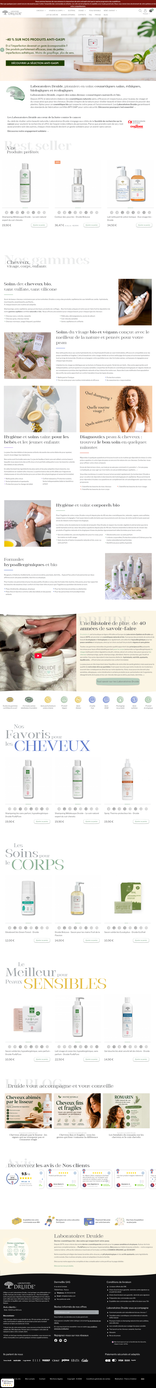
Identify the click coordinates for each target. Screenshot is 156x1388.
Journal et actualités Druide (28, 1133)
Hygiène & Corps (56, 10)
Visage (81, 10)
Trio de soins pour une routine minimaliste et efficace (78, 380)
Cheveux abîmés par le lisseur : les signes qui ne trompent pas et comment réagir (28, 1137)
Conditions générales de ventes (98, 1379)
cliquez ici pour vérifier (121, 1344)
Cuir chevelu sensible (69, 319)
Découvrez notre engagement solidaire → (28, 131)
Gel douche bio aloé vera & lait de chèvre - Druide (127, 1051)
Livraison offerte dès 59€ (117, 1286)
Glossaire (112, 1332)
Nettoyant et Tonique (66, 377)
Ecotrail (71, 10)
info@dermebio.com (68, 1296)
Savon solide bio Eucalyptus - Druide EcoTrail (124, 932)
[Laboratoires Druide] (12, 13)
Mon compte (30, 1379)
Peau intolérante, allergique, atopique (20, 589)
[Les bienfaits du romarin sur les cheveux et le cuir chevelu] (126, 1110)
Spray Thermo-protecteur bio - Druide (121, 813)
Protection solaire (114, 377)
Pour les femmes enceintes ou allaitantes (70, 589)
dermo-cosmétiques (89, 95)
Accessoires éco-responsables (119, 380)
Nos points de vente (63, 1299)
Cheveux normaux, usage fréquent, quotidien (23, 322)
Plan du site (16, 1379)
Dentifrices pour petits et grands (119, 543)
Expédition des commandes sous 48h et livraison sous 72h (129, 1301)
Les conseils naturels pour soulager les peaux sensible (127, 1326)
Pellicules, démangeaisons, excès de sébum (78, 316)
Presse (98, 15)
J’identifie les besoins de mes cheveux (96, 487)
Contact (42, 1379)
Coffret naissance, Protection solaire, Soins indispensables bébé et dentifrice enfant (58, 481)
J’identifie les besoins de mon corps (95, 489)
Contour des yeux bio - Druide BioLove (72, 217)
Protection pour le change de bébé (19, 484)
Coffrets (82, 15)
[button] (11, 49)
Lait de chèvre (52, 15)
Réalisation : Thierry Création (125, 1379)
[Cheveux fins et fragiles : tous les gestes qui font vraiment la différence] (77, 1110)
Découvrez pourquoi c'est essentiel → (117, 107)
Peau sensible (95, 10)
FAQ (90, 15)
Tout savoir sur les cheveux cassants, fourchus (125, 1329)
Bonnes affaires (68, 15)
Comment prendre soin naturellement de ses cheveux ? (128, 1312)
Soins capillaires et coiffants (72, 322)
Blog (106, 15)
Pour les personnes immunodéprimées (70, 592)
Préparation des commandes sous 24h (122, 1298)
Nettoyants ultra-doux (14, 479)
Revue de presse (115, 1335)
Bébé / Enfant (109, 10)
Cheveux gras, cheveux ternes (17, 319)
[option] (78, 49)
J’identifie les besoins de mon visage (133, 487)
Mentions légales (56, 1379)
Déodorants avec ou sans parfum (120, 535)
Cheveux (40, 10)
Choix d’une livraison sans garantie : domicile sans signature (129, 1295)
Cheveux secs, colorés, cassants (18, 316)
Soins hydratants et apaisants (17, 481)
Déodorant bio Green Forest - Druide (22, 932)
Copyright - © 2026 (74, 1379)
